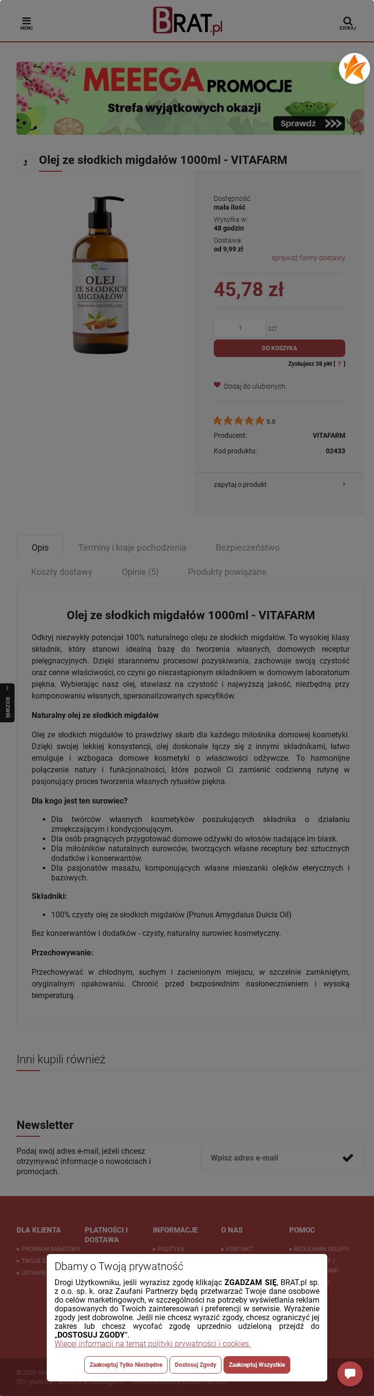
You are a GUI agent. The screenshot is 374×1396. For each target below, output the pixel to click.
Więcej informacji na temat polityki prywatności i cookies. (153, 1343)
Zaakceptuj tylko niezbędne (126, 1364)
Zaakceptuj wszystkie (257, 1364)
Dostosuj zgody (195, 1364)
